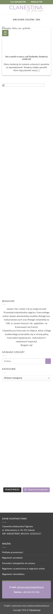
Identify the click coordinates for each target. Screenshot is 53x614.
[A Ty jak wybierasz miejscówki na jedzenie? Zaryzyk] (26, 435)
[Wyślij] (48, 361)
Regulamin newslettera (13, 574)
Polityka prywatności (12, 552)
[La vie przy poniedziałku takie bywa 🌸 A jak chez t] (26, 399)
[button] (4, 9)
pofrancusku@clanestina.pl (30, 587)
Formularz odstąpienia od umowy (18, 563)
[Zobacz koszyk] (49, 9)
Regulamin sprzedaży (12, 558)
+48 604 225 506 (30, 592)
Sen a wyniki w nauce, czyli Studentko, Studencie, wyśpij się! (26, 58)
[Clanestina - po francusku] (27, 9)
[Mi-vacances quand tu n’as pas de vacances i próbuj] (26, 471)
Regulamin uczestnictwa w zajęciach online (23, 569)
